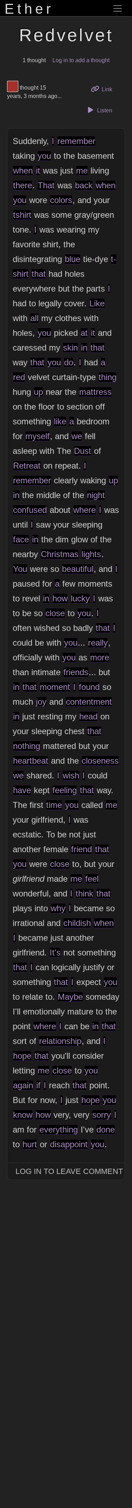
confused (30, 510)
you (44, 156)
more (99, 657)
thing (108, 377)
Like (97, 303)
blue (72, 259)
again (23, 1085)
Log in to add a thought (80, 60)
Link (109, 89)
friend (81, 849)
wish (71, 775)
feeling (64, 790)
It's (55, 952)
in (84, 347)
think (84, 893)
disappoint (69, 1144)
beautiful (77, 569)
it (38, 170)
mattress (95, 392)
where (84, 510)
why (58, 908)
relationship (60, 1041)
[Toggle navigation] (117, 8)
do (68, 362)
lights (91, 554)
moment (55, 687)
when (23, 170)
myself (37, 436)
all (34, 318)
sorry (101, 1114)
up (38, 392)
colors (61, 200)
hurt (30, 1144)
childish (77, 923)
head (88, 716)
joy (41, 701)
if (38, 1085)
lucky (80, 598)
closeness (100, 760)
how (60, 598)
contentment (89, 701)
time (54, 805)
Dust (82, 451)
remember (76, 141)
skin (70, 347)
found (89, 687)
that (39, 274)
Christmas (59, 554)
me (82, 170)
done (105, 1129)
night (96, 495)
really (98, 642)
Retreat (26, 465)
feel (92, 878)
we (76, 436)
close (55, 613)
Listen (104, 110)
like (60, 421)
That (46, 185)
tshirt (22, 215)
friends (75, 672)
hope (22, 1055)
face (21, 539)
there (22, 185)
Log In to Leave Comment (69, 1171)
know (22, 1114)
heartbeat (30, 760)
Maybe (70, 996)
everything (58, 1129)
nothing (26, 746)
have (22, 790)
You (20, 569)
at (84, 333)
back (84, 185)
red (19, 377)
